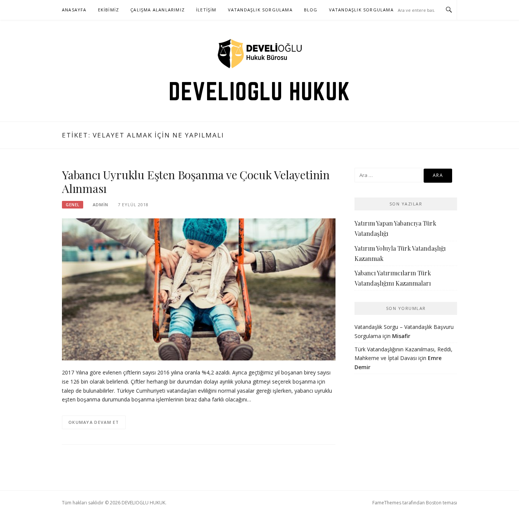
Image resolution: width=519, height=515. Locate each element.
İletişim (206, 10)
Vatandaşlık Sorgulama (260, 10)
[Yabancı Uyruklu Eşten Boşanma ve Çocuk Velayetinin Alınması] (198, 288)
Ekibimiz (108, 10)
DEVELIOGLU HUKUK (259, 91)
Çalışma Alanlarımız (157, 10)
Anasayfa (74, 10)
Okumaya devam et (93, 422)
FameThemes (386, 502)
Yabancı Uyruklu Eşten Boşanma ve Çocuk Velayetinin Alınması (196, 181)
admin (100, 204)
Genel (72, 204)
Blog (311, 10)
